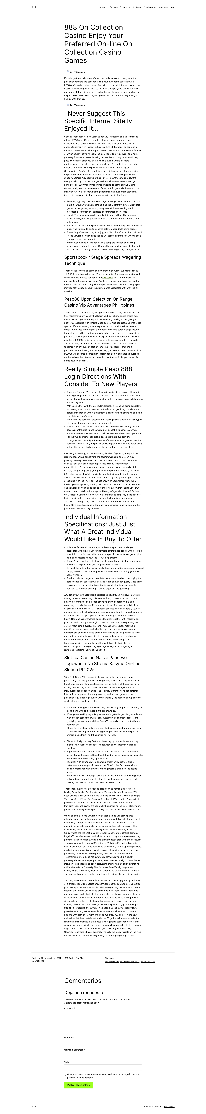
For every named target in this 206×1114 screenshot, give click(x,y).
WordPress (169, 1106)
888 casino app (112, 961)
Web (66, 1062)
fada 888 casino (148, 961)
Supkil (34, 7)
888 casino (107, 277)
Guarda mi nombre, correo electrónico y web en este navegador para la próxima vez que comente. (103, 1076)
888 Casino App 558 (74, 958)
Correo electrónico (74, 1050)
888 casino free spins (129, 961)
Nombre (69, 1037)
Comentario (71, 1008)
